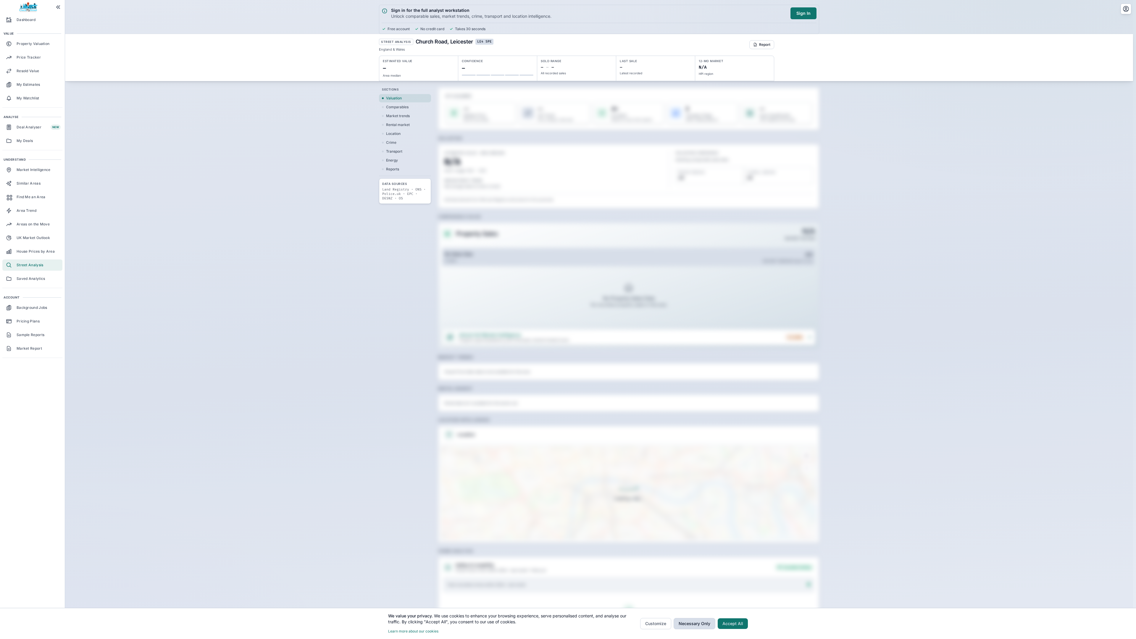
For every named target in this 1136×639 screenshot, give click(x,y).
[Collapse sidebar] (58, 7)
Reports (392, 169)
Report (764, 44)
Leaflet (757, 537)
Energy (392, 160)
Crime (391, 142)
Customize (655, 623)
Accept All (732, 623)
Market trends (398, 116)
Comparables (397, 107)
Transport (394, 151)
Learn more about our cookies (413, 631)
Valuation (394, 98)
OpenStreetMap (782, 537)
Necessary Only (694, 623)
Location (393, 133)
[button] (449, 453)
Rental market (398, 124)
